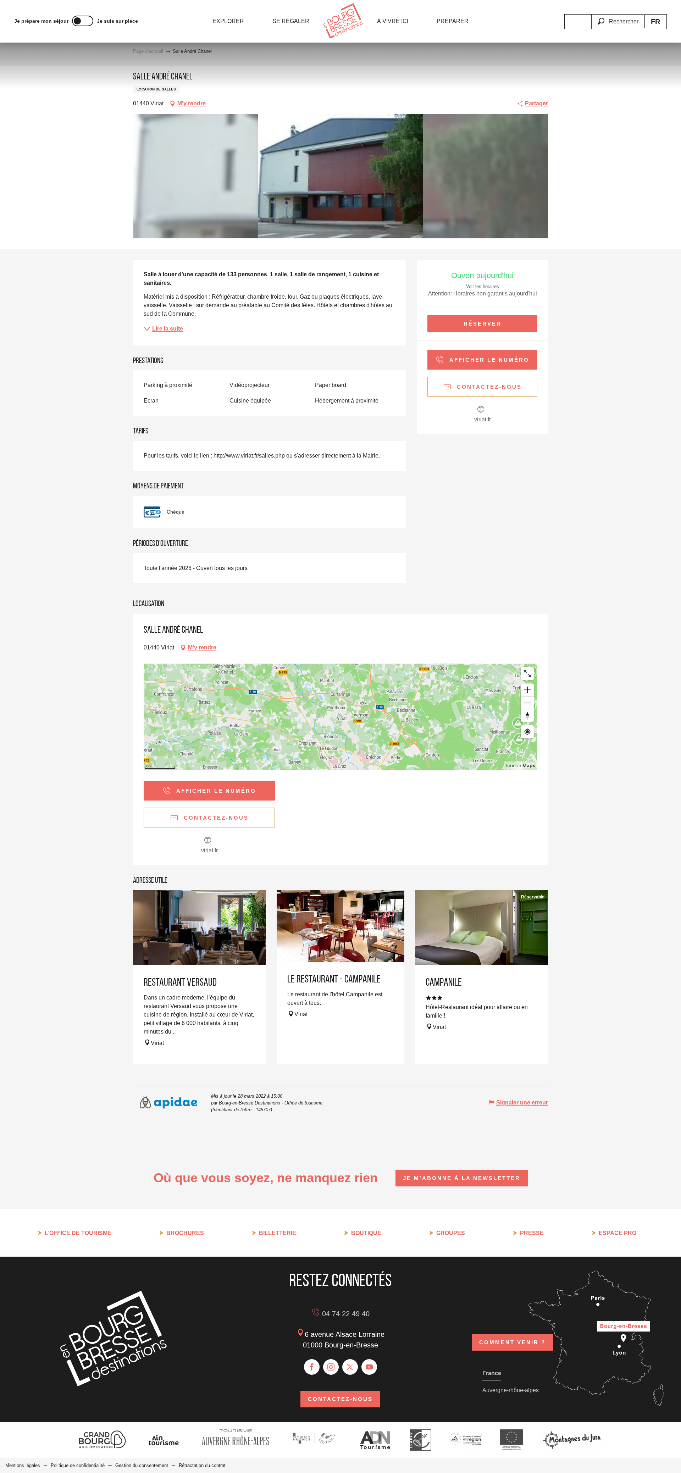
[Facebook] (312, 1367)
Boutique (366, 1233)
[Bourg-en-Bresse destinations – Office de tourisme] (113, 1384)
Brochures (185, 1233)
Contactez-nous (340, 1399)
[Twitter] (350, 1367)
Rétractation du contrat (202, 1465)
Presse (532, 1233)
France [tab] (491, 1373)
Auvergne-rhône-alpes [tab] (510, 1390)
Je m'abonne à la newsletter (461, 1178)
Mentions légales (22, 1465)
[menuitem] (228, 21)
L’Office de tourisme (78, 1233)
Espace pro (617, 1233)
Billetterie (277, 1233)
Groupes (450, 1233)
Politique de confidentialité (78, 1465)
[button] (618, 17)
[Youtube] (369, 1367)
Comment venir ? (512, 1342)
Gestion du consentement (141, 1465)
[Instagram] (331, 1367)
